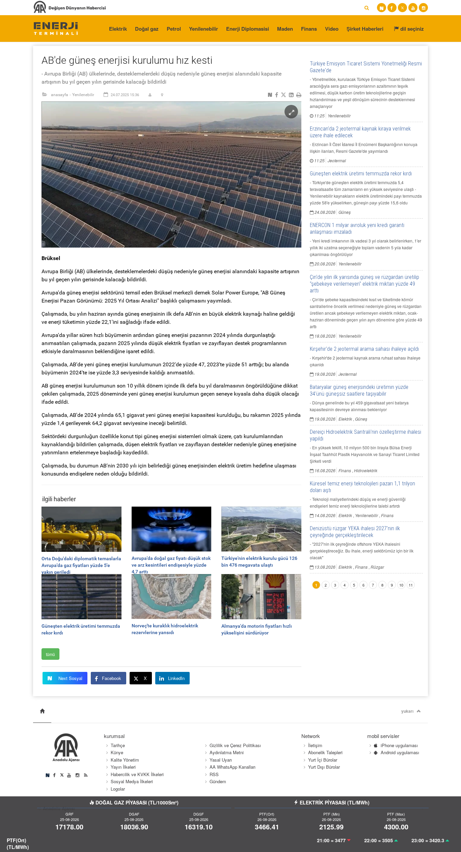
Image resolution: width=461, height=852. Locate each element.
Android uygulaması (400, 752)
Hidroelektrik (365, 470)
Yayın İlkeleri (123, 767)
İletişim (315, 745)
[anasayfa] (42, 711)
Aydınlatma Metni (227, 752)
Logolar (118, 789)
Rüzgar (377, 567)
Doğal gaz (147, 28)
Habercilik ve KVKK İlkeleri (137, 774)
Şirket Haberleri (365, 28)
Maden (285, 28)
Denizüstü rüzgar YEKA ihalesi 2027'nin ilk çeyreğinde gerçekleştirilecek (355, 531)
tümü (50, 654)
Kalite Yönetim (125, 760)
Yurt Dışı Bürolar (324, 767)
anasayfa (59, 94)
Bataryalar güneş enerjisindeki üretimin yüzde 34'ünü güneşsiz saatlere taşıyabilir (359, 390)
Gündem (218, 781)
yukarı (407, 711)
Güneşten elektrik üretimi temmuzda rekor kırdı (361, 173)
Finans (309, 28)
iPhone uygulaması (399, 745)
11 (411, 585)
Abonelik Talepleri (325, 752)
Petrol (174, 28)
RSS (214, 774)
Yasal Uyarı (221, 760)
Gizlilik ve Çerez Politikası (235, 745)
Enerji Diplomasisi (247, 28)
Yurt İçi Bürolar (322, 760)
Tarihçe (118, 745)
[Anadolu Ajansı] (55, 28)
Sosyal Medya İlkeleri (132, 781)
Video (331, 28)
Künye (117, 752)
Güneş (344, 212)
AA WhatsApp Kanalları (232, 767)
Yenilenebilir (203, 28)
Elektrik (118, 28)
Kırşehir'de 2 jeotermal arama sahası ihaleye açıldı (364, 349)
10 (401, 585)
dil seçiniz (411, 28)
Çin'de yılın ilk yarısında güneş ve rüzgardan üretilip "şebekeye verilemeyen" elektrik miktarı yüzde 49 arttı (364, 284)
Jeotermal (337, 160)
